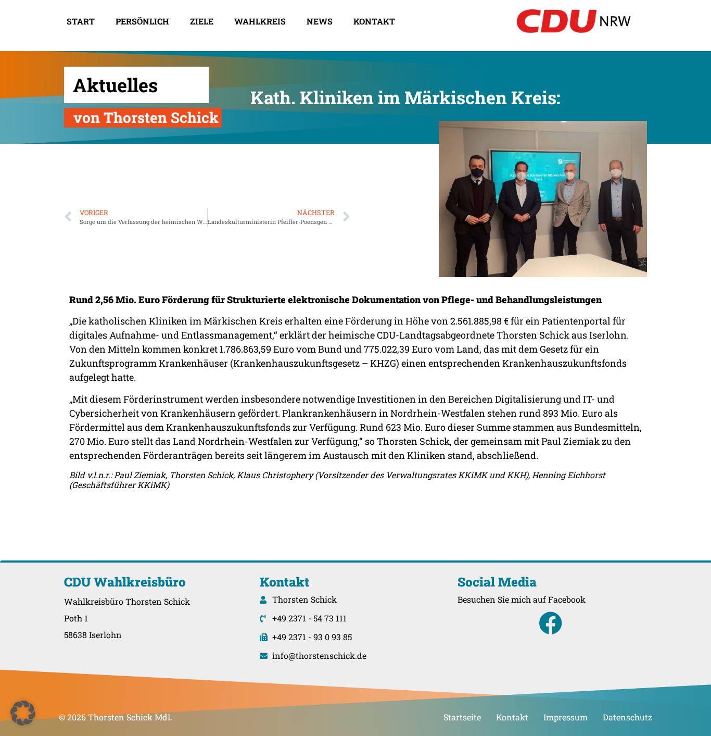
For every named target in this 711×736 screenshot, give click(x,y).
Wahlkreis (260, 21)
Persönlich (142, 21)
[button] (23, 713)
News (320, 21)
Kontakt (374, 21)
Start (81, 21)
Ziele (201, 21)
